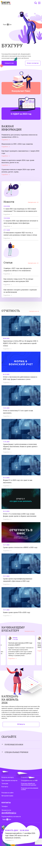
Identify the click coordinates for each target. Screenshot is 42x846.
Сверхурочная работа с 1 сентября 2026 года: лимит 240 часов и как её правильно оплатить (20, 835)
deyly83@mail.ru (9, 813)
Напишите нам (9, 63)
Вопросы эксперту (8, 777)
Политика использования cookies (29, 788)
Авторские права (7, 796)
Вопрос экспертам (33, 63)
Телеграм (5, 783)
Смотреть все (32, 202)
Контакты (5, 786)
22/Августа (21, 724)
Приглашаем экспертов (9, 780)
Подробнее (8, 840)
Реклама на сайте (7, 792)
